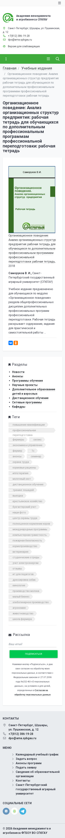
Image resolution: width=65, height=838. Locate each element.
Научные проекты (25, 385)
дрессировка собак (24, 579)
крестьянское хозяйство (27, 501)
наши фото (19, 512)
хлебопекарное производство (31, 602)
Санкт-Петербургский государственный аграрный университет (35, 789)
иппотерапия (20, 473)
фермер (17, 450)
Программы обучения (27, 380)
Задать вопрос (26, 759)
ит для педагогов (23, 574)
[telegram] (22, 811)
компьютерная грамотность (30, 534)
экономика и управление (27, 445)
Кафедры (18, 406)
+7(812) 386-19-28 (19, 35)
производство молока (26, 591)
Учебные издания (36, 68)
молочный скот (22, 478)
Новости (18, 372)
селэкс (37, 439)
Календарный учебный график (37, 754)
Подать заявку (26, 767)
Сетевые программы (27, 402)
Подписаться (33, 654)
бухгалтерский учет (24, 506)
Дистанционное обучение (30, 398)
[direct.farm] (14, 811)
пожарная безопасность (27, 540)
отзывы (17, 568)
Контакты (23, 780)
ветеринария (20, 551)
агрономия (19, 607)
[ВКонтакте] (10, 343)
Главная (9, 68)
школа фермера (22, 619)
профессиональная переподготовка (24, 431)
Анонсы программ (29, 763)
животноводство (23, 613)
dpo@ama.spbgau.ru (20, 39)
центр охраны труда (25, 518)
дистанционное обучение (28, 484)
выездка (18, 495)
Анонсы (17, 376)
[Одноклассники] (16, 343)
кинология (19, 585)
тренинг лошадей (23, 490)
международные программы (30, 529)
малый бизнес (21, 596)
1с (33, 450)
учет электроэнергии (25, 563)
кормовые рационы (24, 467)
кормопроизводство (25, 546)
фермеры (18, 439)
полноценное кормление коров (31, 523)
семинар (36, 456)
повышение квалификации (29, 424)
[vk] (6, 811)
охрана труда (21, 462)
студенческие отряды (26, 557)
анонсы (17, 456)
